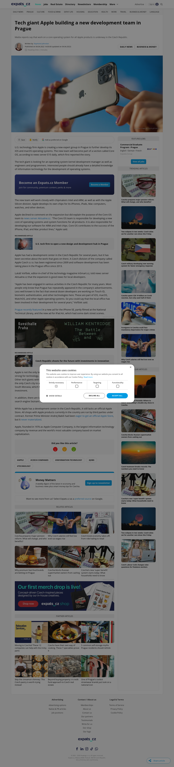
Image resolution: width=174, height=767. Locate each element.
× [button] (130, 367)
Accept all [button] (117, 395)
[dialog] (87, 383)
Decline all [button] (94, 395)
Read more (88, 377)
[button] (54, 395)
